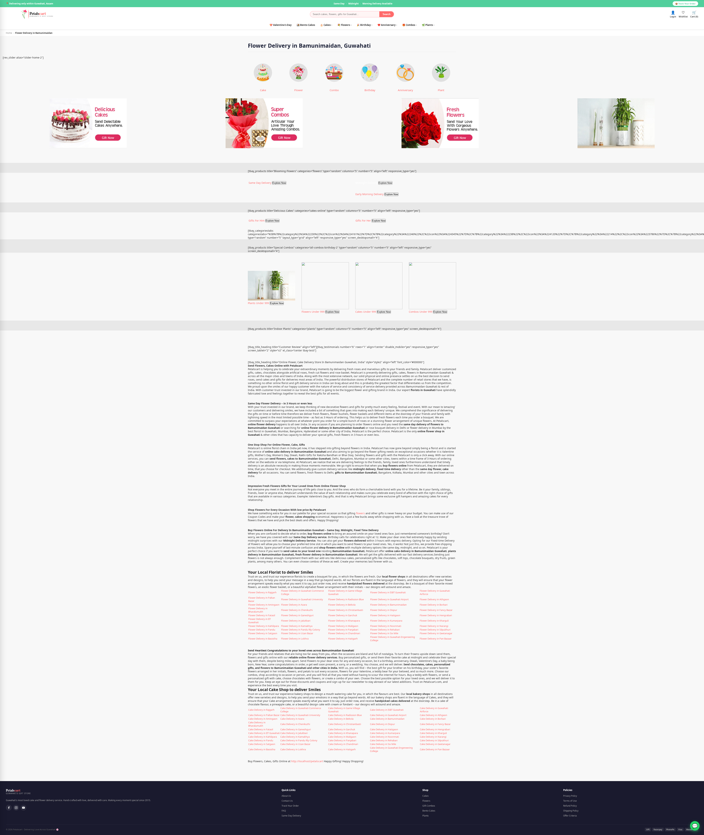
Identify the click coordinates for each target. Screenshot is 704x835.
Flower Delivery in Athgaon (434, 599)
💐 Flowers (344, 25)
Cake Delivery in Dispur (382, 724)
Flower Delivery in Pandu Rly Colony (300, 629)
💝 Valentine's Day (281, 25)
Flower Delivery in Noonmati (385, 626)
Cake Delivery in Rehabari (383, 740)
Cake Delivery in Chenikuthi (295, 724)
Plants (425, 815)
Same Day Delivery (291, 815)
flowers (360, 513)
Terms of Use (570, 800)
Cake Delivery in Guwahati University (300, 715)
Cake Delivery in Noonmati (384, 736)
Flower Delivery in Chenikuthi (297, 610)
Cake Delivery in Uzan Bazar (295, 744)
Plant (441, 90)
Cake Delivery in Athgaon (433, 715)
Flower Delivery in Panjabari (343, 629)
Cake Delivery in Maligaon (342, 736)
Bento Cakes (428, 810)
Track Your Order (290, 805)
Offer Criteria (570, 815)
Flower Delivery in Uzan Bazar (297, 633)
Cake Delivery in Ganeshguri (295, 729)
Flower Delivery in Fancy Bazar (436, 610)
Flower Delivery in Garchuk (342, 615)
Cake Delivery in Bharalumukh (256, 724)
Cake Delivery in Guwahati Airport (388, 715)
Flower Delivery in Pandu (261, 629)
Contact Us (287, 800)
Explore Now (279, 183)
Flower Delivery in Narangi (434, 626)
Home (9, 32)
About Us (286, 795)
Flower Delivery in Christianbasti (345, 610)
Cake (263, 90)
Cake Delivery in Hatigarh (342, 749)
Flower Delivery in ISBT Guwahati (388, 592)
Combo (334, 90)
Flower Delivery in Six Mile (384, 633)
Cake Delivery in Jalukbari (294, 733)
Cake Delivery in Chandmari (343, 744)
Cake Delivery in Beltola (340, 718)
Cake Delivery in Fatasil (260, 729)
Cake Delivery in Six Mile (383, 744)
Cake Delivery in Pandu (260, 740)
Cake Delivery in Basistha (261, 749)
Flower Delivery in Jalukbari (295, 620)
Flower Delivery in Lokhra (295, 638)
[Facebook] (9, 808)
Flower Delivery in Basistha (262, 638)
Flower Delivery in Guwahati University (302, 599)
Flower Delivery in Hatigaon (385, 615)
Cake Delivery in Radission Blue (345, 715)
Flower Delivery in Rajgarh (262, 592)
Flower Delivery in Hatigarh (343, 638)
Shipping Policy (570, 810)
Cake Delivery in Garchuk (341, 729)
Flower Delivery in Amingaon (263, 604)
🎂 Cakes (326, 25)
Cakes (425, 795)
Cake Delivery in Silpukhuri (434, 740)
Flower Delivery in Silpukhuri (435, 629)
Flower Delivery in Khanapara (344, 620)
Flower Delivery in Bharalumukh (257, 610)
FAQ (284, 810)
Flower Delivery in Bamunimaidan (388, 604)
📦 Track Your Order (685, 3)
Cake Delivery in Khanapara (343, 733)
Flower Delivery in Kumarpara (386, 620)
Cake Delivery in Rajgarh (261, 709)
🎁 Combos (409, 25)
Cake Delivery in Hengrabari (435, 729)
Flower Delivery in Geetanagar (436, 633)
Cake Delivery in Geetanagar (435, 744)
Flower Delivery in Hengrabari (436, 615)
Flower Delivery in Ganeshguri (297, 615)
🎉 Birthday (364, 25)
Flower (298, 90)
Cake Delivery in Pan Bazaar (435, 749)
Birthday (369, 90)
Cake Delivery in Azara (292, 718)
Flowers (426, 800)
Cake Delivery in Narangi (433, 736)
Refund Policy (570, 805)
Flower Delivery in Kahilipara (263, 626)
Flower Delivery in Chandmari (344, 633)
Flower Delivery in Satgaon (262, 633)
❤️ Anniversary (387, 25)
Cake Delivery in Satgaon (261, 744)
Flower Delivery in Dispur (383, 610)
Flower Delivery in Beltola (341, 604)
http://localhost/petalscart (307, 761)
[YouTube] (23, 808)
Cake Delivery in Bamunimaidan (387, 718)
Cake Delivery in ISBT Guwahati (387, 709)
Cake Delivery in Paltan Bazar (264, 715)
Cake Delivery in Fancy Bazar (435, 724)
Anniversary (405, 90)
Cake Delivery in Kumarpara (385, 733)
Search (386, 14)
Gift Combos (428, 805)
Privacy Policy (570, 795)
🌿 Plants (428, 25)
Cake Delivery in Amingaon (262, 718)
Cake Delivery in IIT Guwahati (264, 733)
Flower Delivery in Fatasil (261, 615)
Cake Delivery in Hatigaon (384, 729)
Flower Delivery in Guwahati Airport (389, 599)
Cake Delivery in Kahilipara (262, 736)
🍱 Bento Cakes (306, 25)
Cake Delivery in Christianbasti (344, 724)
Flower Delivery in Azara (294, 604)
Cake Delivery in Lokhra (293, 749)
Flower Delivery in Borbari (434, 604)
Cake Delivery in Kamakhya (295, 736)
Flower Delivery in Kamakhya (296, 626)
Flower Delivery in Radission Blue (346, 599)
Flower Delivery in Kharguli (434, 620)
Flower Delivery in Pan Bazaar (436, 638)
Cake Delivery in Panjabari (342, 740)
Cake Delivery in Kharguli (433, 733)
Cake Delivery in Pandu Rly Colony (298, 740)
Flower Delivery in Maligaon (343, 626)
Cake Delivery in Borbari (433, 718)
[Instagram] (16, 808)
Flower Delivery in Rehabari (385, 629)
